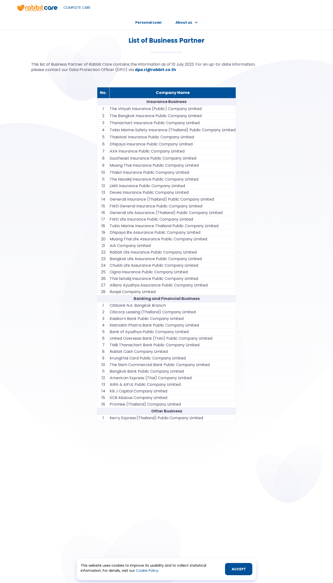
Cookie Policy (147, 570)
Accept (239, 569)
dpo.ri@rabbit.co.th (155, 69)
